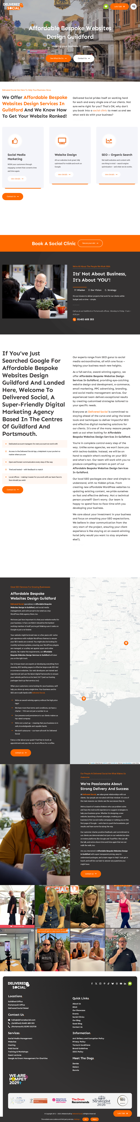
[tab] (80, 290)
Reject (95, 1119)
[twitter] (96, 984)
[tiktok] (108, 984)
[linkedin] (125, 984)
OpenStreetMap (127, 763)
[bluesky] (113, 984)
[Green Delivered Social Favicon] (106, 5)
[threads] (117, 984)
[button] (126, 643)
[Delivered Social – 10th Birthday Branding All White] (19, 982)
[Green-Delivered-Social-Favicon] (130, 982)
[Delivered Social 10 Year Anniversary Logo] (14, 4)
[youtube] (121, 984)
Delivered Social (77, 1114)
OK (86, 1119)
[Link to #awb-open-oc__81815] (133, 6)
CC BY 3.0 (114, 763)
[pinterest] (104, 984)
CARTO (105, 763)
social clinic (100, 110)
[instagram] (100, 984)
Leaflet (92, 763)
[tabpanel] (102, 298)
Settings (77, 1119)
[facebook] (92, 984)
